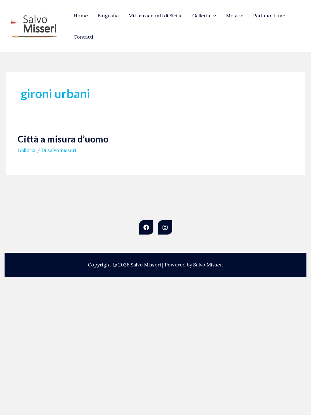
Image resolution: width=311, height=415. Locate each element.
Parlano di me (269, 15)
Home (80, 15)
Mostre (234, 15)
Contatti (83, 37)
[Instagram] (165, 227)
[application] (213, 15)
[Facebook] (146, 227)
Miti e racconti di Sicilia (155, 15)
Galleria (201, 15)
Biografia (108, 15)
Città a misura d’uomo (63, 138)
